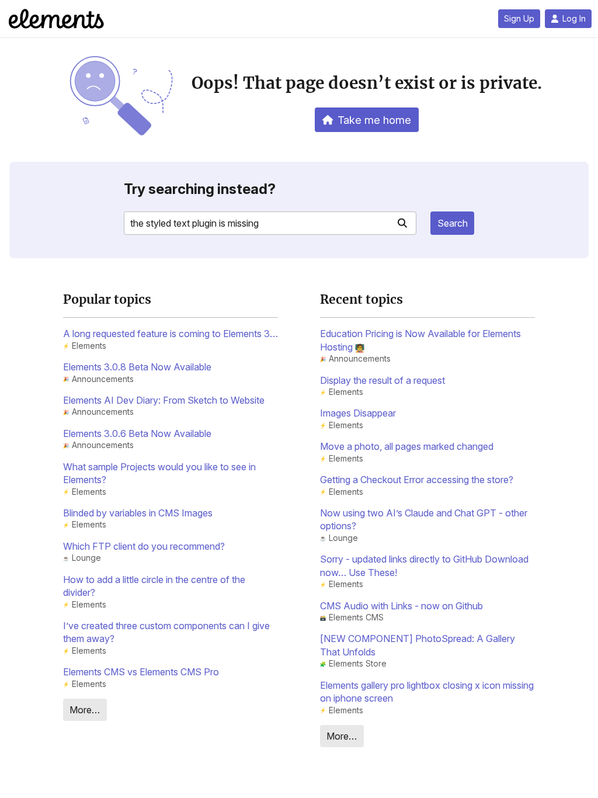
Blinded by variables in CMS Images (138, 513)
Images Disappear (358, 413)
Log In (574, 18)
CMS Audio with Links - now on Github (401, 606)
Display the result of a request (382, 380)
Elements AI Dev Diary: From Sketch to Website (164, 400)
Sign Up (519, 18)
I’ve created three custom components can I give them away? (166, 632)
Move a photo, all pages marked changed (406, 446)
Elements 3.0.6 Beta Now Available (137, 433)
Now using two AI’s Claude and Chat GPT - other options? (423, 519)
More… (84, 710)
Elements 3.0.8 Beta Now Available (137, 367)
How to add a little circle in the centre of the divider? (154, 586)
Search (452, 223)
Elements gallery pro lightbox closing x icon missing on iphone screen (427, 691)
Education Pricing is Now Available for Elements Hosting (420, 340)
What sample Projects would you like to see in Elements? (159, 473)
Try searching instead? (200, 189)
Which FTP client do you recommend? (144, 546)
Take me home (374, 119)
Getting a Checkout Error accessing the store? (416, 479)
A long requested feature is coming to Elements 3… (170, 333)
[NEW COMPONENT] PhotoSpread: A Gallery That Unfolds (417, 645)
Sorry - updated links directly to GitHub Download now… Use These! (424, 565)
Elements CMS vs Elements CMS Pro (141, 672)
